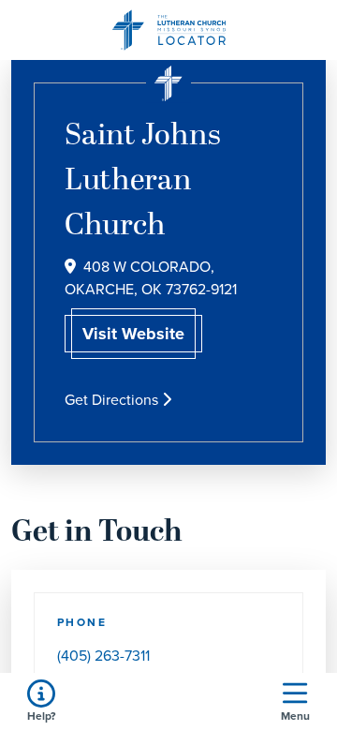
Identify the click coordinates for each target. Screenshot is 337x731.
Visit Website (133, 333)
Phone (82, 623)
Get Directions (113, 399)
